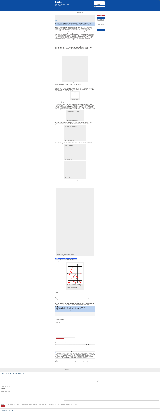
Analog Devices (101, 19)
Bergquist (98, 20)
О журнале (67, 4)
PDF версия (56, 21)
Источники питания (80, 8)
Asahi (103, 19)
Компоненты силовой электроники (66, 8)
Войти (56, 5)
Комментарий (58, 322)
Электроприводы (73, 8)
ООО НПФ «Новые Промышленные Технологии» (100, 24)
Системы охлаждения (86, 8)
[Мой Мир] (58, 315)
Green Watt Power (102, 20)
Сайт (57, 335)
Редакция (59, 4)
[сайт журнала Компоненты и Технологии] (82, 369)
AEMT (97, 19)
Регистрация (59, 5)
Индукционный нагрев (93, 8)
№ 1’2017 (56, 20)
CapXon (99, 20)
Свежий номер (97, 1)
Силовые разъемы (58, 8)
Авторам (56, 4)
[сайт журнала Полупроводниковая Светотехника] (87, 369)
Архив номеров (98, 4)
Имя (57, 330)
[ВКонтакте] (56, 315)
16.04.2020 (57, 313)
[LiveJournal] (59, 315)
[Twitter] (57, 315)
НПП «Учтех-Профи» (99, 23)
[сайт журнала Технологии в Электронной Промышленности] (77, 369)
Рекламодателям (63, 4)
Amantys (99, 19)
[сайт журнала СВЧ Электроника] (93, 369)
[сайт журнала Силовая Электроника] (71, 369)
